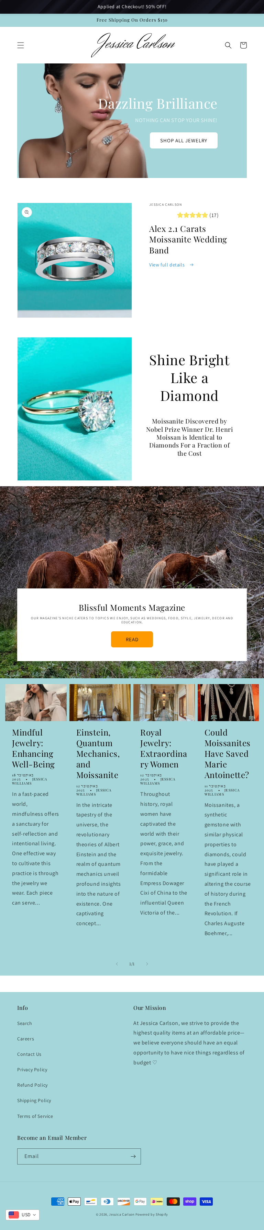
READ (132, 639)
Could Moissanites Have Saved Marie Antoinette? (228, 753)
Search (24, 1023)
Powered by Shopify (151, 1214)
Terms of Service (35, 1116)
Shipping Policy (34, 1100)
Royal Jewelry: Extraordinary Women (163, 748)
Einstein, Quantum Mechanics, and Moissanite (98, 753)
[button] (20, 45)
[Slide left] (116, 963)
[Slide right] (147, 963)
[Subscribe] (133, 1156)
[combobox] (23, 1214)
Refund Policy (32, 1085)
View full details (167, 265)
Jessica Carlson (121, 1214)
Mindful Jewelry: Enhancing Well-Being (33, 748)
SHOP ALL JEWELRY (183, 140)
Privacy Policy (32, 1069)
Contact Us (29, 1054)
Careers (25, 1039)
